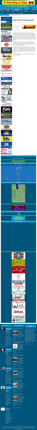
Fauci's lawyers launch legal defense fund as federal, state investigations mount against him (18, 329)
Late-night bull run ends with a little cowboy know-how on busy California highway (18, 369)
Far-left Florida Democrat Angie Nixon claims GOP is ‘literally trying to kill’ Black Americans (18, 355)
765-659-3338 (23, 426)
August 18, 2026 (8, 410)
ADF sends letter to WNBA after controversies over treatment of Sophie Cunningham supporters (18, 394)
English (29, 0)
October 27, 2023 (16, 22)
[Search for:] (31, 14)
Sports (8, 11)
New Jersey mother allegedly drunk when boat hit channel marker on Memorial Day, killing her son (17, 381)
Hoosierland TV (13, 13)
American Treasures (20, 13)
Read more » (14, 337)
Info (4, 11)
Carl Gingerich (22, 22)
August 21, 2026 (8, 333)
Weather (17, 11)
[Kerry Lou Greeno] (3, 416)
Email (27, 426)
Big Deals (21, 11)
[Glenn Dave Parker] (3, 375)
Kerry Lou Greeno (8, 409)
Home (1, 11)
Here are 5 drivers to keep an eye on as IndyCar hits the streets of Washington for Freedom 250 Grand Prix (18, 342)
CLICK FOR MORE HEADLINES (17, 407)
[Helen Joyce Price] (3, 356)
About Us (2, 13)
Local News (26, 22)
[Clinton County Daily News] (18, 8)
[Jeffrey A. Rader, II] (3, 395)
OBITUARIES (6, 325)
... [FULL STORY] (9, 364)
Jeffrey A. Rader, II (8, 389)
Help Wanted (8, 13)
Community (26, 11)
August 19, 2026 (8, 392)
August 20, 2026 (8, 372)
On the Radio (32, 11)
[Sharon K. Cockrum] (3, 337)
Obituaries (13, 11)
